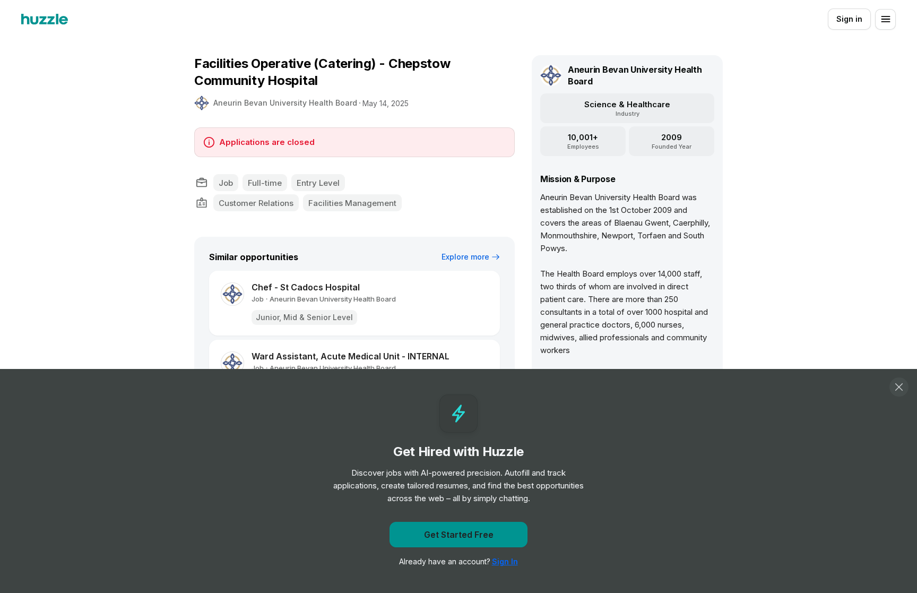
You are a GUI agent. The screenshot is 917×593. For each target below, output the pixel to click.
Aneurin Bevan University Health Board (285, 102)
